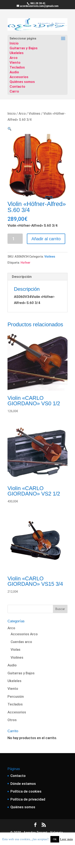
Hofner (25, 262)
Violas (15, 649)
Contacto (17, 86)
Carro (14, 91)
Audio (14, 72)
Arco (14, 58)
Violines (34, 114)
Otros (12, 720)
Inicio (14, 43)
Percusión (16, 696)
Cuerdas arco (21, 642)
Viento (15, 62)
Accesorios (19, 77)
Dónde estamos (23, 783)
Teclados (17, 67)
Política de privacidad (27, 799)
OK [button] (55, 839)
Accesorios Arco (24, 634)
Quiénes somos (22, 82)
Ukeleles (17, 53)
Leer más (66, 839)
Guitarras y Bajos (24, 48)
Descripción (22, 276)
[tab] (37, 276)
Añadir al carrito (46, 238)
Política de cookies (25, 791)
